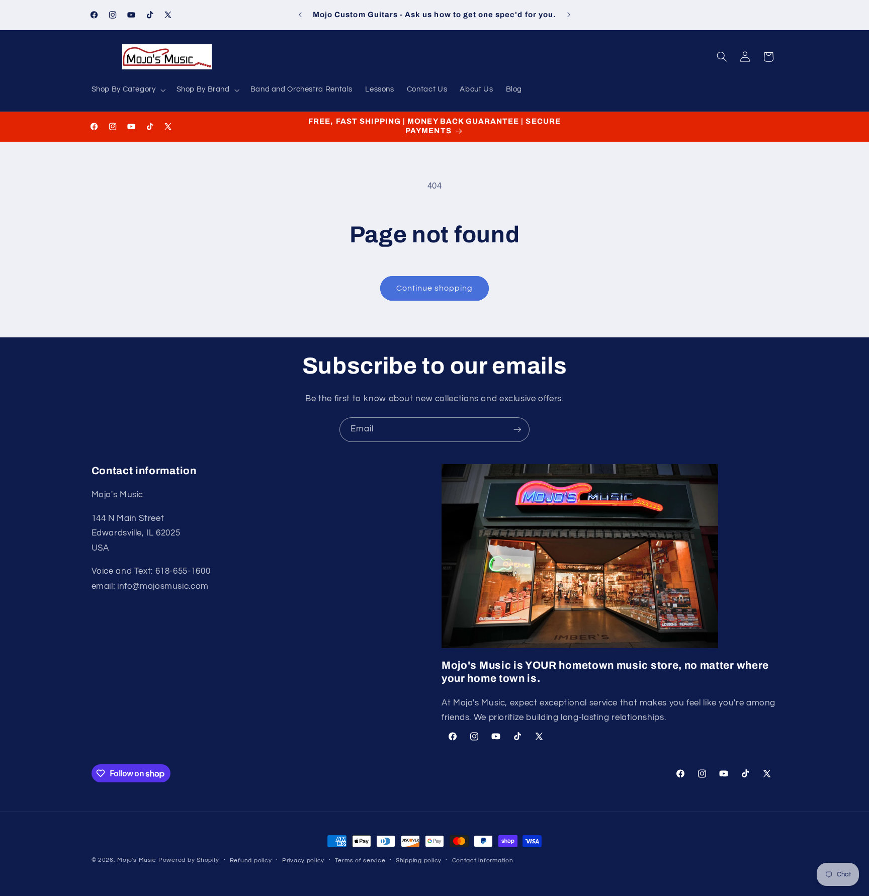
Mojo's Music (136, 860)
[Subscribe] (517, 429)
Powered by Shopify (188, 860)
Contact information (482, 860)
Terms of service (360, 860)
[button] (127, 90)
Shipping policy (419, 860)
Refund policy (251, 860)
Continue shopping (434, 288)
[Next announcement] (569, 15)
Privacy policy (303, 860)
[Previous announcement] (300, 15)
